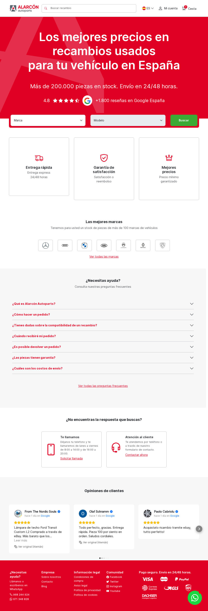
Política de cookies (86, 594)
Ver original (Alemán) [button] (30, 546)
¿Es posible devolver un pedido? (36, 347)
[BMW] (84, 245)
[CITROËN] (123, 245)
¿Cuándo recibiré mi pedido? (34, 336)
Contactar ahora (136, 454)
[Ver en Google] (18, 514)
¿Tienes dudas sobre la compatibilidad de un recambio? (54, 325)
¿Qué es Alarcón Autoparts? (33, 303)
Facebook (115, 576)
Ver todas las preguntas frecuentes (103, 386)
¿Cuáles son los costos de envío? (37, 368)
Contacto (47, 581)
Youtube (114, 590)
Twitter (114, 581)
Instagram (115, 586)
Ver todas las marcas (104, 256)
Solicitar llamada (71, 458)
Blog (44, 586)
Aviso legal (80, 585)
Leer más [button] (20, 540)
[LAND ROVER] (104, 245)
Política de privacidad (87, 590)
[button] (9, 529)
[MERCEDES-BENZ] (45, 245)
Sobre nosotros (51, 576)
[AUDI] (65, 245)
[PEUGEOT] (162, 245)
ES (148, 8)
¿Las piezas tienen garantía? (33, 357)
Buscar (184, 120)
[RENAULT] (143, 245)
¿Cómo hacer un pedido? (31, 314)
